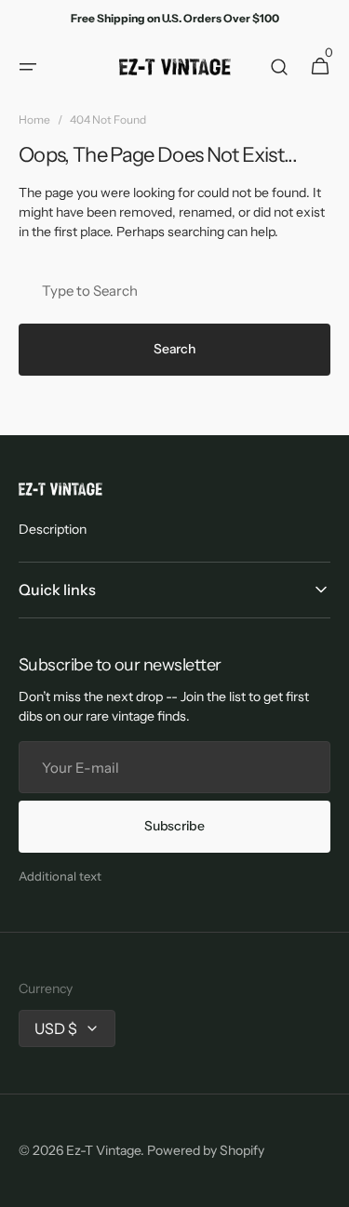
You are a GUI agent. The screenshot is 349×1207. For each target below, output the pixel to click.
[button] (27, 66)
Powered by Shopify (205, 1150)
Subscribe (174, 825)
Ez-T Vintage (103, 1150)
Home (34, 119)
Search (174, 348)
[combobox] (174, 290)
